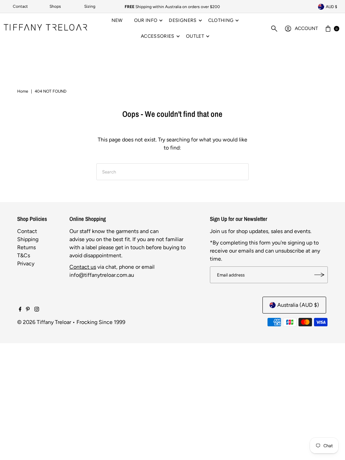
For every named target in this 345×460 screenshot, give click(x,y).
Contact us (82, 267)
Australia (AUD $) (298, 305)
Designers (182, 20)
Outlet (195, 36)
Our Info (146, 20)
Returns (26, 247)
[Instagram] (36, 310)
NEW (117, 20)
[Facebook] (20, 310)
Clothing (221, 20)
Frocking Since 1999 (100, 322)
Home (22, 91)
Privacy (25, 263)
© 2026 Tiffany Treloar (44, 322)
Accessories (158, 36)
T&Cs (23, 255)
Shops (55, 6)
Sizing (89, 6)
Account (306, 28)
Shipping (27, 239)
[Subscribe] (319, 274)
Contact (20, 6)
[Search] (274, 28)
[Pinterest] (28, 310)
